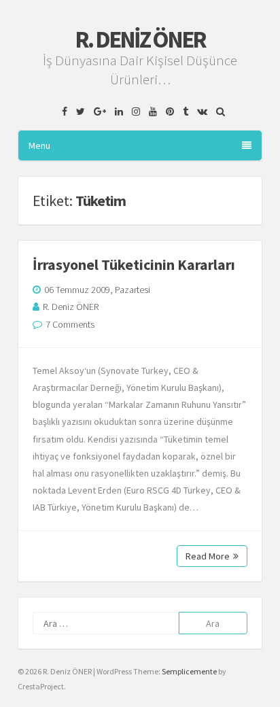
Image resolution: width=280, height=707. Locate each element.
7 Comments (70, 324)
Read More (208, 556)
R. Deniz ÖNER (140, 39)
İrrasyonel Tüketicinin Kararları (134, 264)
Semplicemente (189, 671)
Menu (39, 145)
